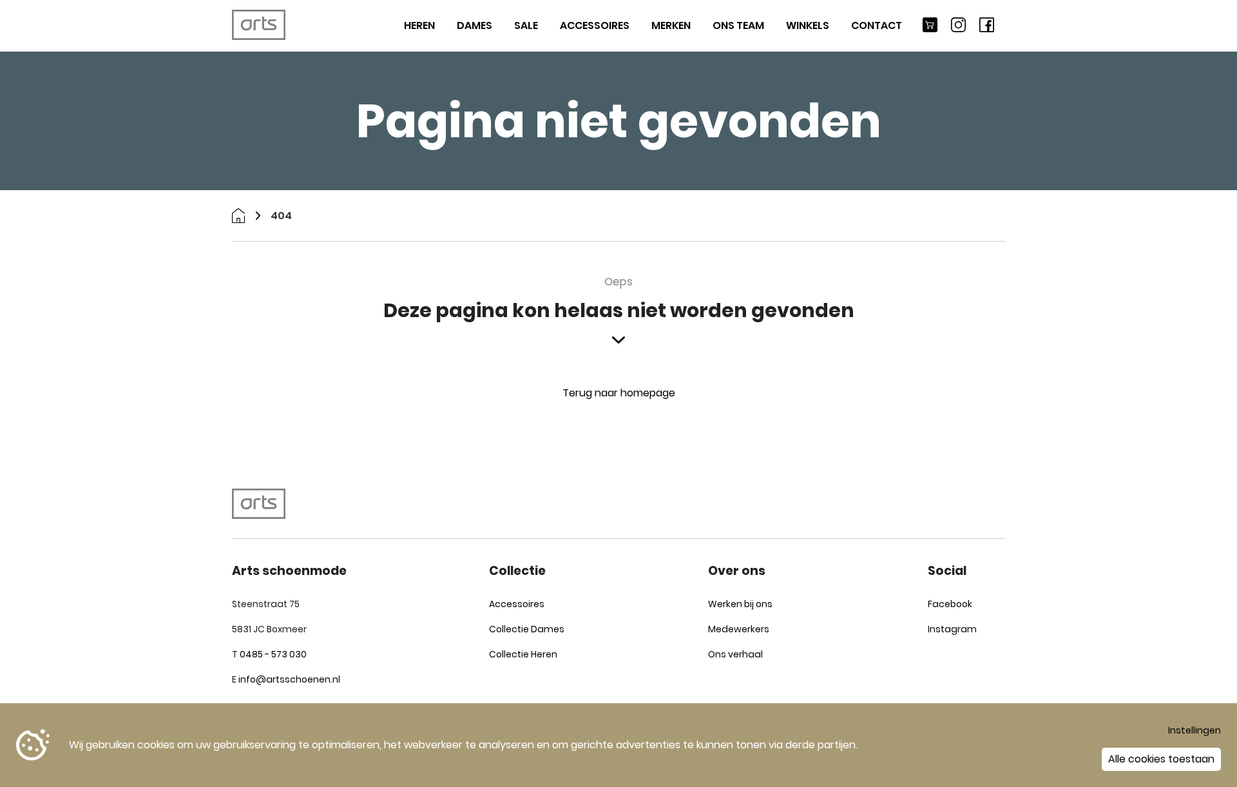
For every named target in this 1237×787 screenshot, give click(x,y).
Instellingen (1194, 730)
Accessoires (594, 25)
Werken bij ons (740, 604)
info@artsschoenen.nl (289, 679)
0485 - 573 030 (273, 654)
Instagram (952, 629)
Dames (474, 25)
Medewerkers (738, 629)
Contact (876, 25)
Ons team (738, 25)
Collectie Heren (523, 654)
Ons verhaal (735, 654)
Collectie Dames (526, 629)
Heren (419, 25)
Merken (671, 25)
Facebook (950, 604)
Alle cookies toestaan (1161, 759)
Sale (526, 25)
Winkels (807, 25)
